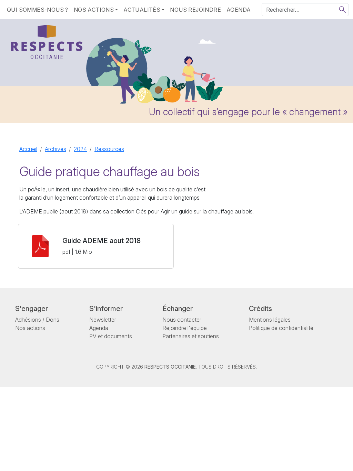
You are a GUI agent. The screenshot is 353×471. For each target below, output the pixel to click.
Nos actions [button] (94, 9)
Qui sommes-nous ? (37, 9)
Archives (55, 149)
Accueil (28, 149)
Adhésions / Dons (37, 319)
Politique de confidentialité (281, 327)
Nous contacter (181, 319)
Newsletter (102, 319)
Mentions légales (270, 319)
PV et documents (110, 336)
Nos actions (30, 327)
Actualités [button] (141, 9)
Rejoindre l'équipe (184, 327)
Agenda (238, 9)
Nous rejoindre (195, 9)
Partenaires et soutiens (190, 336)
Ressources (109, 149)
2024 (80, 149)
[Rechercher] (342, 9)
